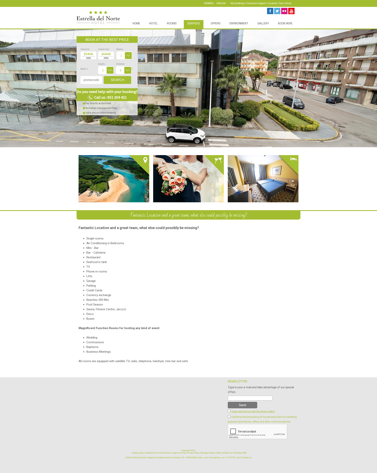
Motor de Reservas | (225, 453)
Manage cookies (207, 453)
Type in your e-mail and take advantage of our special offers (261, 390)
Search (117, 80)
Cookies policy (138, 453)
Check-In (85, 49)
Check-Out (103, 49)
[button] (8, 88)
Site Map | (238, 453)
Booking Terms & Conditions (158, 453)
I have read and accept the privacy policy (253, 411)
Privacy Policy (193, 453)
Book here (285, 23)
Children (124, 64)
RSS (244, 453)
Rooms (119, 49)
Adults (101, 63)
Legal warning (178, 453)
